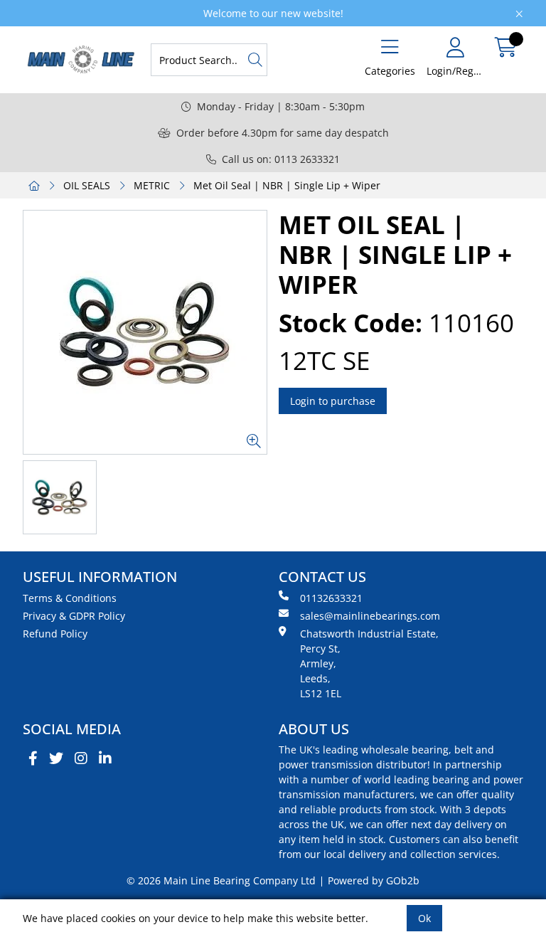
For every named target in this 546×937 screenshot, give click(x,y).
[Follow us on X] (56, 758)
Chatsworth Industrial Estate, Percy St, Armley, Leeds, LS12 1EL (369, 663)
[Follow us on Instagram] (81, 758)
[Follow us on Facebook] (33, 758)
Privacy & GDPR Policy (74, 616)
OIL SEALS (86, 185)
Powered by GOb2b (373, 880)
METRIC (152, 185)
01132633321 (331, 598)
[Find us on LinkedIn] (105, 758)
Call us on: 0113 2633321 (281, 159)
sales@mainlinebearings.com (370, 616)
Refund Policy (55, 633)
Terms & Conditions (70, 598)
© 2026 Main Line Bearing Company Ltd (221, 880)
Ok (424, 918)
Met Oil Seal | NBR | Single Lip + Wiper (286, 185)
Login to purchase (332, 401)
